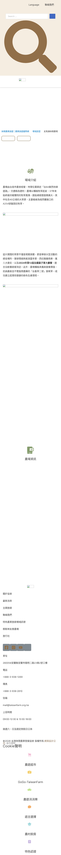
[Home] (27, 647)
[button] (54, 80)
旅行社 (6, 636)
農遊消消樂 (30, 799)
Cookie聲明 (12, 746)
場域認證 (36, 131)
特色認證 (30, 851)
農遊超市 (30, 764)
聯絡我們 (49, 4)
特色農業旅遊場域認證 (14, 621)
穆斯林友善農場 (11, 629)
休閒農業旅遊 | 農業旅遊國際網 (15, 131)
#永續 (8, 138)
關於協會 (7, 593)
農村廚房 (30, 834)
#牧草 (24, 138)
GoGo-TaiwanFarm (30, 782)
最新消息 (7, 600)
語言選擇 (30, 817)
